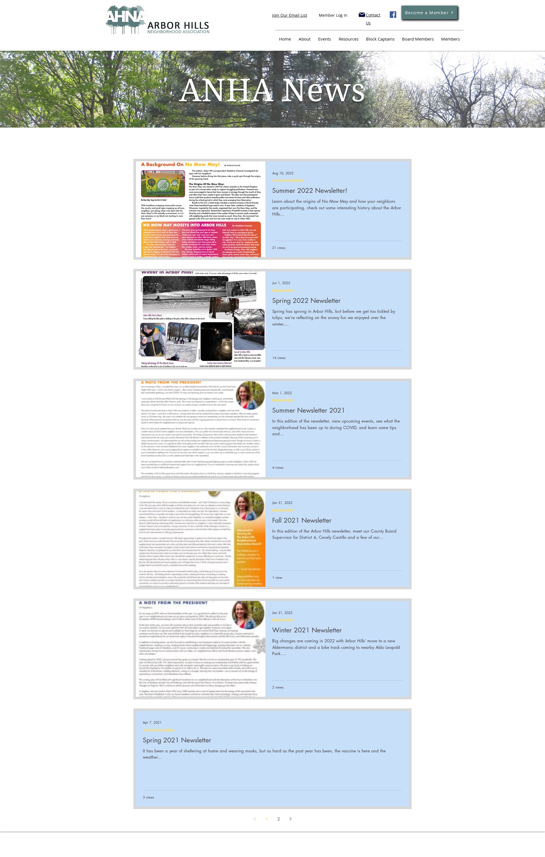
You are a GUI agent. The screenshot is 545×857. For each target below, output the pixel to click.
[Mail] (362, 14)
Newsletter (283, 290)
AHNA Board (324, 147)
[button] (404, 148)
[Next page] (290, 819)
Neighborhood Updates (231, 147)
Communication (288, 180)
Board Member (284, 147)
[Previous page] (255, 819)
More (355, 147)
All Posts (142, 147)
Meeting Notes (178, 147)
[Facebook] (393, 14)
